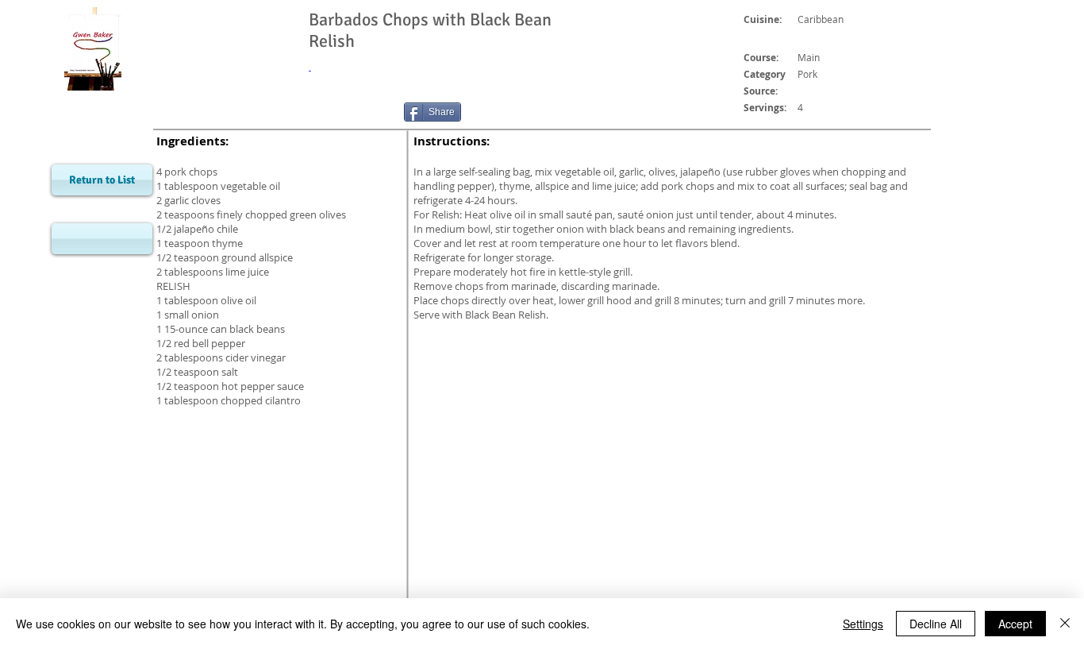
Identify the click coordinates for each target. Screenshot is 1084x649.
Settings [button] (863, 624)
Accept (1015, 624)
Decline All (935, 624)
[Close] (1064, 623)
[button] (102, 238)
